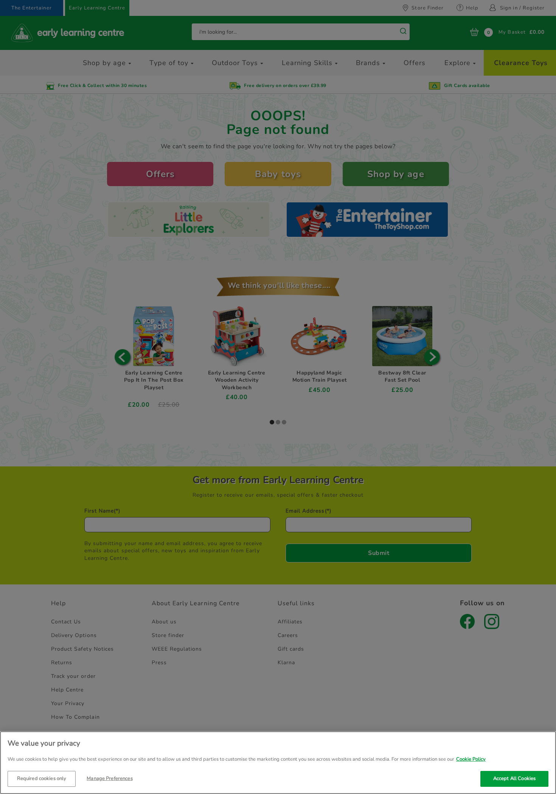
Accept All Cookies (514, 778)
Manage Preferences (109, 778)
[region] (278, 762)
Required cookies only (42, 778)
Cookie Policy (471, 759)
